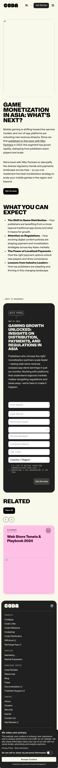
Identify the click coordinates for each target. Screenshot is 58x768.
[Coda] (11, 5)
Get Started (41, 5)
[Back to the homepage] (11, 606)
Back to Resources (14, 299)
